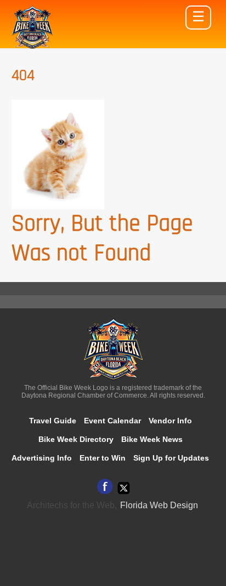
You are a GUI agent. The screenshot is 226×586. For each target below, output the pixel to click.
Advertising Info (42, 457)
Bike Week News (152, 439)
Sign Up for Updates (171, 457)
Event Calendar (112, 420)
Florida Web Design (159, 505)
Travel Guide (52, 420)
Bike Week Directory (76, 439)
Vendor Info (170, 420)
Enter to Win (103, 457)
